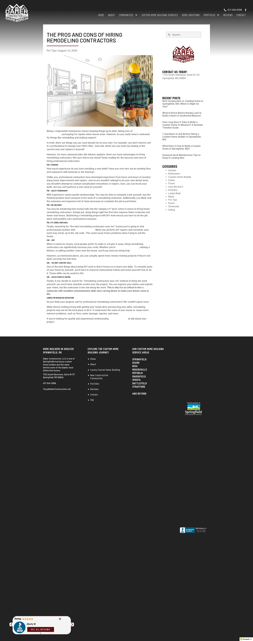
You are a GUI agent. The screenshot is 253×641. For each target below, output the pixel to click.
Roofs (171, 203)
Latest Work (174, 193)
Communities (126, 15)
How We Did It (175, 186)
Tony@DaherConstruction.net (177, 88)
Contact (241, 15)
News (171, 196)
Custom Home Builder (179, 177)
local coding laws (85, 229)
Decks (171, 180)
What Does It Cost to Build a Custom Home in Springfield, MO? (181, 147)
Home (101, 15)
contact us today (118, 318)
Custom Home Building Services (160, 15)
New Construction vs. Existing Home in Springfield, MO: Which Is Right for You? (182, 104)
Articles (172, 170)
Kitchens (172, 190)
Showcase (173, 206)
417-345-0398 (169, 83)
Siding (171, 209)
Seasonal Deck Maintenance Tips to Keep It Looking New (181, 156)
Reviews (228, 15)
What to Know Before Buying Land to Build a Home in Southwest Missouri (181, 114)
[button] (60, 618)
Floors (171, 183)
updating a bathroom (127, 247)
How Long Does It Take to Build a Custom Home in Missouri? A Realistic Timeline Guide (182, 125)
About (111, 15)
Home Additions (191, 15)
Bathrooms (174, 173)
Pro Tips (51, 50)
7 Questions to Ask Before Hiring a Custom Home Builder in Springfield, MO (181, 137)
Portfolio (209, 15)
